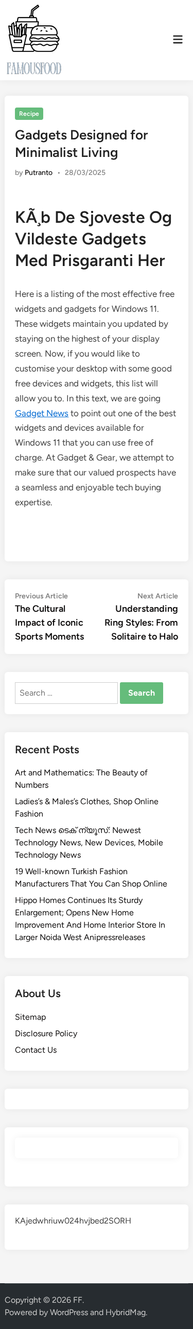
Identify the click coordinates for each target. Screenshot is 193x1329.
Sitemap (30, 1017)
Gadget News (41, 413)
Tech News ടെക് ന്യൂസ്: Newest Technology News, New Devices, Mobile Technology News (89, 842)
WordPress (69, 1312)
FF (77, 1300)
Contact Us (36, 1050)
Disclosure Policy (46, 1033)
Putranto (38, 172)
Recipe (29, 113)
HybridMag (126, 1312)
